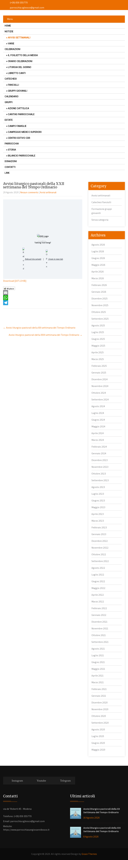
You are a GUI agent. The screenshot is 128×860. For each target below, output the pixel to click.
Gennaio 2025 (98, 372)
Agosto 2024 (98, 406)
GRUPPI (8, 102)
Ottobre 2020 (98, 716)
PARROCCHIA (12, 143)
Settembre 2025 (100, 318)
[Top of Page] (120, 853)
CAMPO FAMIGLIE (17, 126)
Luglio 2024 (97, 413)
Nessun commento (29, 192)
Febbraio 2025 (99, 366)
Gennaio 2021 (98, 695)
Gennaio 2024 (98, 453)
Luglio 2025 (97, 332)
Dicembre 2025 (99, 298)
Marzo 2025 (97, 359)
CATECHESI (11, 78)
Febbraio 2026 (99, 285)
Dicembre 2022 (99, 541)
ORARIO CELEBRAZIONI (20, 61)
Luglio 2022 (97, 574)
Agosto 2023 (98, 487)
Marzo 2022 (97, 601)
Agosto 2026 (98, 244)
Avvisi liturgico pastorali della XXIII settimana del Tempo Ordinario (45, 335)
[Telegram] (42, 302)
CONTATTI (10, 167)
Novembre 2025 (99, 305)
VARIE (11, 43)
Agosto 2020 (98, 729)
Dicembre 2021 (99, 621)
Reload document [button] (33, 259)
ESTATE (9, 120)
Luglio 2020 (97, 736)
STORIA (12, 149)
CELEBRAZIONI (12, 49)
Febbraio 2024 (99, 446)
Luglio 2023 (97, 493)
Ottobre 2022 (98, 554)
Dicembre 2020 (99, 702)
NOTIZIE (9, 31)
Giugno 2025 (98, 339)
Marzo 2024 (97, 440)
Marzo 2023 (97, 520)
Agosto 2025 (98, 325)
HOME (8, 25)
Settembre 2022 (100, 561)
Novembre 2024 (99, 386)
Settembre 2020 (100, 722)
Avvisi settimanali (48, 192)
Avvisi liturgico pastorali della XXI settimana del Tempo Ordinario (39, 327)
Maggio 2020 (98, 749)
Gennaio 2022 (98, 615)
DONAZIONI (11, 161)
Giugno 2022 (98, 581)
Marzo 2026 (97, 278)
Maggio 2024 (98, 426)
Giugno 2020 (98, 743)
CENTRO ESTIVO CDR (19, 138)
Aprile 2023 (97, 514)
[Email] (42, 292)
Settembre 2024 (100, 399)
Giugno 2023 (98, 500)
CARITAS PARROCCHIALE (21, 114)
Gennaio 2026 (98, 291)
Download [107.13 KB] (14, 280)
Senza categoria (99, 219)
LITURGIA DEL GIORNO (19, 67)
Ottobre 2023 (98, 473)
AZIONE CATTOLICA (18, 108)
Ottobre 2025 (98, 312)
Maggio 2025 (98, 345)
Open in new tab (55, 259)
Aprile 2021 (97, 675)
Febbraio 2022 (99, 608)
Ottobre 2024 (98, 392)
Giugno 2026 (98, 258)
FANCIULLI (13, 84)
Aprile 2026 (97, 271)
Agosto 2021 (98, 648)
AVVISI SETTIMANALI (19, 37)
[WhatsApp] (42, 297)
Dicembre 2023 (99, 460)
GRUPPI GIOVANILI (17, 90)
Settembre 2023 (100, 480)
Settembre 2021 (99, 642)
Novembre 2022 (99, 547)
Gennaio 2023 (98, 534)
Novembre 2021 (99, 628)
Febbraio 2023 (99, 527)
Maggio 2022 (98, 588)
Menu (10, 19)
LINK (7, 172)
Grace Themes (89, 854)
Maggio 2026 (98, 265)
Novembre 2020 (99, 709)
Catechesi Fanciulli (101, 202)
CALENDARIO (11, 96)
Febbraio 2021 (99, 689)
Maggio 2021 (98, 669)
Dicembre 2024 (99, 379)
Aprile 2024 (97, 433)
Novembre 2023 (99, 467)
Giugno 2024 (98, 419)
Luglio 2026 (97, 251)
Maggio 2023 (98, 507)
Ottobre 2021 (98, 635)
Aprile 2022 (97, 594)
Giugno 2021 (98, 662)
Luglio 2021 (97, 655)
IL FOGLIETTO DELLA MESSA (23, 55)
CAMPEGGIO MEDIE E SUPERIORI (25, 132)
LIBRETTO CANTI (17, 73)
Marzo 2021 (97, 682)
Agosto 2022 (98, 568)
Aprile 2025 (97, 352)
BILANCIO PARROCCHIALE (21, 155)
